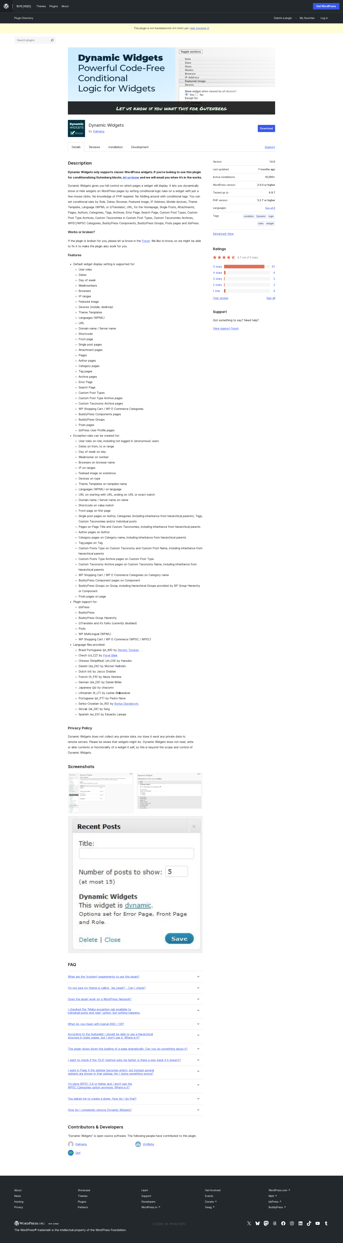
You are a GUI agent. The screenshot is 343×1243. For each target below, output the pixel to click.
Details (76, 147)
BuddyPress (277, 1207)
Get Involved (212, 1190)
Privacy (18, 1207)
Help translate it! (199, 28)
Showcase (84, 1190)
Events (209, 1195)
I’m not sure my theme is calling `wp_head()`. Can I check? (107, 988)
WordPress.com (279, 1190)
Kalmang (98, 131)
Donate (211, 1201)
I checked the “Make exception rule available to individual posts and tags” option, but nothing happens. (104, 1011)
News (17, 1195)
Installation (115, 147)
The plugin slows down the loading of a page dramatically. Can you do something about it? (128, 1049)
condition (249, 216)
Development (140, 147)
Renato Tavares (128, 650)
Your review (220, 298)
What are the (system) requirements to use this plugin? (103, 976)
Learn (144, 1190)
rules (261, 223)
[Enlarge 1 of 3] (129, 778)
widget (270, 223)
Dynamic (261, 216)
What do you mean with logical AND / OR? (96, 1024)
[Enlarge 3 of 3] (198, 821)
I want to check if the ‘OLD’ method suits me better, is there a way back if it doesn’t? (124, 1060)
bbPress (275, 1201)
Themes (83, 1195)
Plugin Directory (23, 17)
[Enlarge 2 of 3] (198, 778)
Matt (273, 1195)
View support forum (226, 328)
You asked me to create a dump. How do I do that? (102, 1098)
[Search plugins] (52, 40)
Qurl (77, 1153)
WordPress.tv (150, 1207)
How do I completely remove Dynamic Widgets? (100, 1110)
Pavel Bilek (110, 655)
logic (271, 216)
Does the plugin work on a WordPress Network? (99, 999)
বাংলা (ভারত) (53, 1223)
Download (266, 128)
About (17, 1190)
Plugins (82, 1201)
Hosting (18, 1201)
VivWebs (148, 1144)
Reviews (94, 147)
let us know (131, 177)
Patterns (83, 1207)
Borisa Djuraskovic (126, 703)
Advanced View (223, 233)
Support (270, 147)
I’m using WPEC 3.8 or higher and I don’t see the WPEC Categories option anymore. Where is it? (100, 1085)
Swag (210, 1207)
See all (271, 298)
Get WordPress (326, 6)
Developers (148, 1201)
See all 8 (270, 208)
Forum (146, 241)
